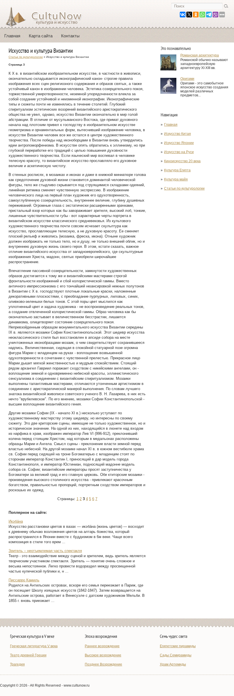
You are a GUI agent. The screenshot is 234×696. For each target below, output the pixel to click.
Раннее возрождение (102, 646)
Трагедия (17, 664)
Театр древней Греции (28, 655)
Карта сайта (41, 35)
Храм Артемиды (173, 664)
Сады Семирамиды (175, 655)
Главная (12, 35)
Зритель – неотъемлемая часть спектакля (45, 551)
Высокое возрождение (103, 655)
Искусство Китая (177, 134)
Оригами (187, 79)
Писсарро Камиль (24, 580)
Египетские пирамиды (178, 646)
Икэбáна (16, 521)
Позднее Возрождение (103, 664)
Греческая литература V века (34, 646)
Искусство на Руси (179, 152)
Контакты (70, 35)
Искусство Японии (179, 143)
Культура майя (176, 179)
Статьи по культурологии (184, 188)
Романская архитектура (199, 55)
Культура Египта (177, 170)
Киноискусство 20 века (182, 161)
